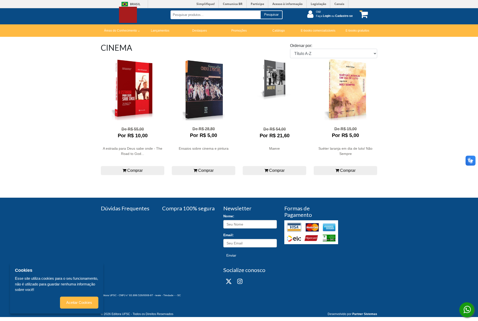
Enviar (231, 255)
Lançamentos (160, 30)
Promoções (239, 30)
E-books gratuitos (357, 30)
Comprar (134, 170)
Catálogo (278, 30)
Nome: (228, 216)
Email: (228, 235)
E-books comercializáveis (318, 30)
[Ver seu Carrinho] (363, 14)
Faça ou (334, 15)
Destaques (199, 30)
